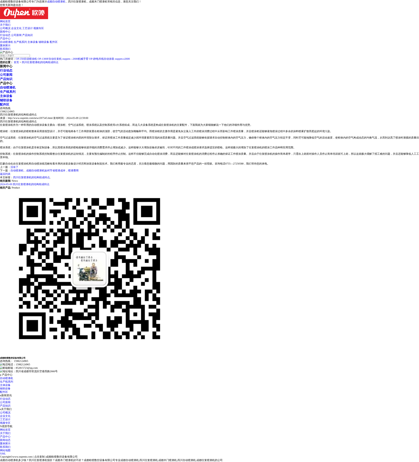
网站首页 (5, 21)
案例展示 (5, 45)
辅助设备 (44, 42)
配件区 (54, 42)
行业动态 (5, 35)
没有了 (14, 167)
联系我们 (5, 48)
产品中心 (5, 38)
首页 (16, 62)
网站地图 (5, 450)
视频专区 (38, 28)
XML (3, 453)
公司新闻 (16, 35)
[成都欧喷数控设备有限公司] (24, 18)
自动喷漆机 (6, 42)
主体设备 (32, 42)
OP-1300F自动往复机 (50, 58)
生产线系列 (20, 42)
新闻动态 (5, 440)
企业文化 (16, 28)
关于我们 (5, 24)
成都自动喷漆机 (56, 1)
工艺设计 (27, 28)
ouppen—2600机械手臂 (75, 58)
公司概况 (5, 28)
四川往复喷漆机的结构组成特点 (40, 62)
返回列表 (5, 174)
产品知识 (27, 35)
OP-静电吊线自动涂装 (101, 58)
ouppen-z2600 (122, 58)
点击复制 (39, 456)
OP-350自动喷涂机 (26, 58)
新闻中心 (5, 31)
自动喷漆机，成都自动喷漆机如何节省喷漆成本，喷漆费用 (44, 170)
